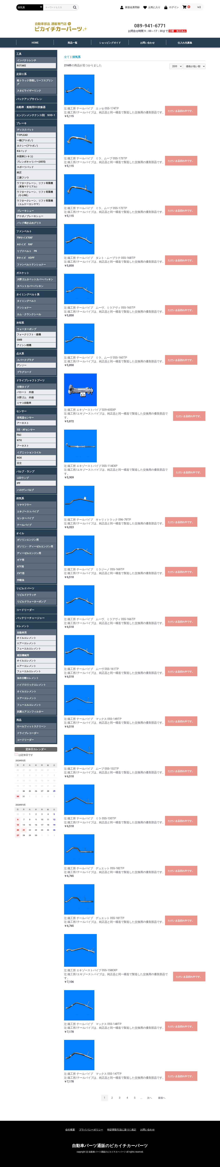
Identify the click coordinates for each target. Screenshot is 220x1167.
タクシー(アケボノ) (27, 145)
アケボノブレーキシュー (30, 216)
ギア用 (20, 559)
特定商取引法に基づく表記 (121, 1129)
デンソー (21, 365)
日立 (19, 463)
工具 (18, 53)
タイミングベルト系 (28, 294)
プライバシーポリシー (91, 1129)
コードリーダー (25, 609)
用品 (18, 720)
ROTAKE (21, 65)
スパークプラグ (25, 360)
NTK (19, 440)
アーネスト (23, 423)
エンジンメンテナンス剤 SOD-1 (35, 115)
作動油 (20, 580)
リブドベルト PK (27, 251)
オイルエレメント (26, 637)
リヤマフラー (24, 504)
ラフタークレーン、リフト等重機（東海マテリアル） (35, 185)
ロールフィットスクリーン (31, 726)
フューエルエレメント (29, 648)
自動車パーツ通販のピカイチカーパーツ (110, 1145)
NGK (19, 457)
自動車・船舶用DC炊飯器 (31, 107)
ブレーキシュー (25, 210)
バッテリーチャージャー (30, 618)
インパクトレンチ (26, 60)
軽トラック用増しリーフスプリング (35, 82)
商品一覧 (72, 42)
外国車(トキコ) (25, 156)
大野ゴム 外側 (25, 397)
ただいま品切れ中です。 (181, 111)
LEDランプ (23, 477)
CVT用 (20, 573)
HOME (35, 42)
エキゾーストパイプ (28, 511)
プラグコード (24, 372)
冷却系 (20, 322)
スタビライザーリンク (29, 90)
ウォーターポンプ (26, 329)
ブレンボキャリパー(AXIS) (31, 161)
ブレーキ (21, 123)
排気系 (20, 498)
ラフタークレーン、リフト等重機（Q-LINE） (35, 193)
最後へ (161, 1097)
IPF (18, 483)
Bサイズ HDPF (26, 257)
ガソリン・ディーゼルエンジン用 (35, 546)
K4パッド (22, 151)
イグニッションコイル (29, 452)
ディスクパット (25, 129)
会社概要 (70, 1129)
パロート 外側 (25, 392)
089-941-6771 (150, 26)
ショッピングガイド (110, 42)
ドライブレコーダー (28, 733)
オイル (20, 533)
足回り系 (21, 74)
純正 (19, 172)
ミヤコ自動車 (24, 402)
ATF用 (20, 566)
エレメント (22, 626)
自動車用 (22, 632)
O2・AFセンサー (26, 429)
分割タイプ (23, 386)
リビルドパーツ (25, 588)
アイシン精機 (24, 345)
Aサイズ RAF (25, 244)
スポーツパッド (25, 167)
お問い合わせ (147, 42)
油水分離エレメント (28, 678)
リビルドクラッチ (26, 594)
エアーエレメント (26, 643)
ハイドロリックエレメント (31, 684)
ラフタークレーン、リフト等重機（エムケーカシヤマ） (35, 202)
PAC (19, 435)
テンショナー (24, 307)
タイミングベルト (26, 300)
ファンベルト (24, 231)
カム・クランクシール (29, 314)
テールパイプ (24, 524)
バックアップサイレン (29, 99)
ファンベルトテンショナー (31, 264)
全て (67, 57)
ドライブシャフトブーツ (30, 380)
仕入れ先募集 (185, 42)
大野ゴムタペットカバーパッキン (35, 279)
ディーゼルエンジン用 (29, 553)
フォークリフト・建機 (29, 334)
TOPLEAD (22, 135)
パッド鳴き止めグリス (29, 222)
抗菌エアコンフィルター (30, 711)
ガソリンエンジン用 (28, 539)
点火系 (20, 353)
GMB (19, 339)
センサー (21, 411)
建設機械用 (23, 655)
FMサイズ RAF (25, 237)
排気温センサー (25, 417)
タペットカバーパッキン (30, 286)
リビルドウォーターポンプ (31, 601)
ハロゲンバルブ (25, 490)
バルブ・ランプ (25, 471)
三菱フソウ (23, 177)
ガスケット (22, 272)
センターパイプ (25, 518)
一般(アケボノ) (25, 140)
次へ (149, 1097)
